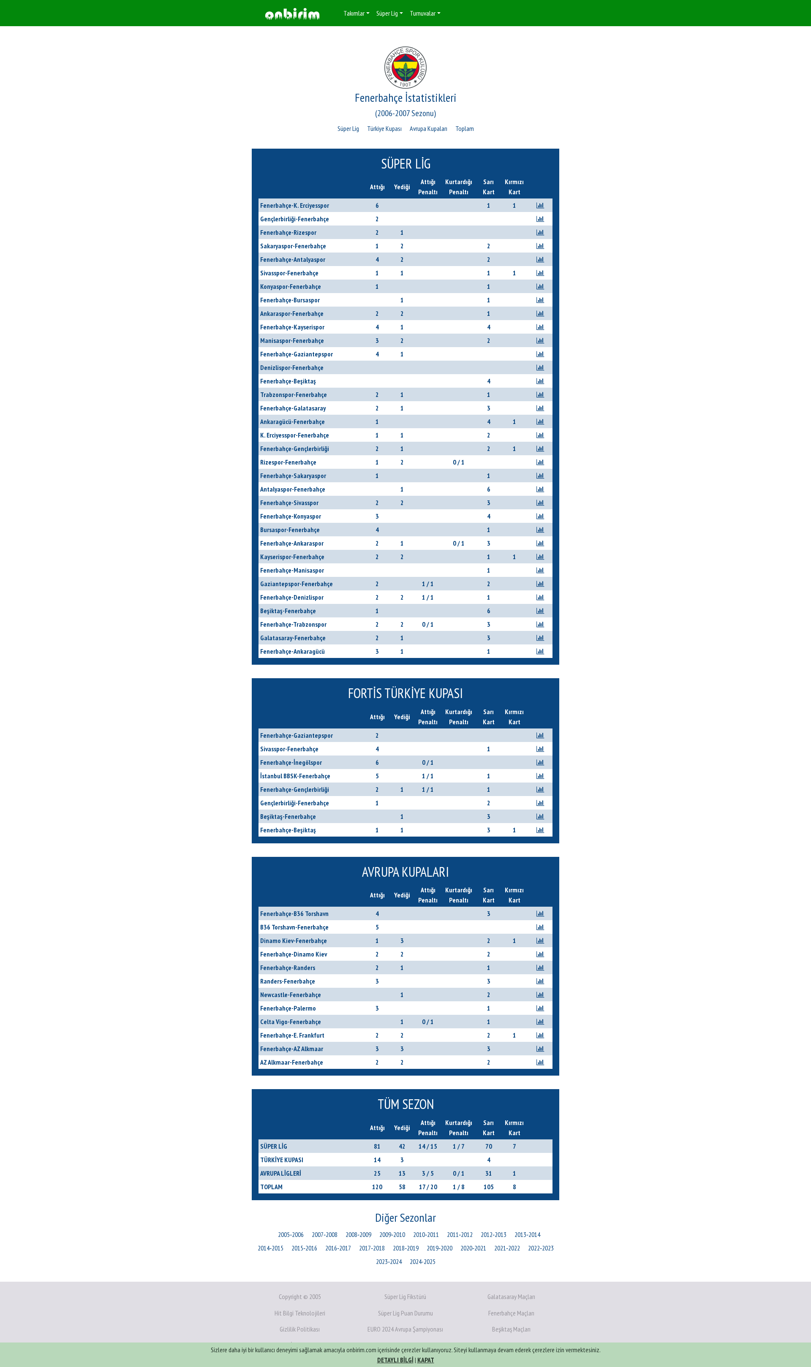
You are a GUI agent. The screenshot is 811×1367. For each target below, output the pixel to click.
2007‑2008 (324, 1234)
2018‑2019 (406, 1248)
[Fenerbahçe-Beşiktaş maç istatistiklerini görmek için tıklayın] (540, 381)
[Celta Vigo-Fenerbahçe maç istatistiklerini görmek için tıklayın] (540, 1021)
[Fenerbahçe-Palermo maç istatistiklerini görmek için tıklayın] (540, 1008)
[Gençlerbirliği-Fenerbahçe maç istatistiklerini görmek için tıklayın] (540, 219)
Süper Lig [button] (387, 13)
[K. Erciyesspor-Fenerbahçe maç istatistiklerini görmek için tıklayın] (540, 435)
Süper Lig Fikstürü (405, 1296)
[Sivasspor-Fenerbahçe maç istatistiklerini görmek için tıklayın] (540, 273)
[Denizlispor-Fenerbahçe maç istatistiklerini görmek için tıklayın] (540, 367)
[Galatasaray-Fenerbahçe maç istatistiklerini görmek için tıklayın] (540, 637)
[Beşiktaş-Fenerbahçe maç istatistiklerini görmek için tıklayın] (540, 610)
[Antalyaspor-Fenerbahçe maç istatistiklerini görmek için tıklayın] (540, 489)
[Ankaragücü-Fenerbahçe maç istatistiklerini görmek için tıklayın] (540, 421)
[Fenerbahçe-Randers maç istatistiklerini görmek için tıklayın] (540, 967)
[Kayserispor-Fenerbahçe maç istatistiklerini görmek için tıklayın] (540, 556)
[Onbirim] (292, 13)
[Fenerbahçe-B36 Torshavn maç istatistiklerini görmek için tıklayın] (540, 913)
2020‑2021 (473, 1248)
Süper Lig (348, 128)
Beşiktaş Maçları (511, 1329)
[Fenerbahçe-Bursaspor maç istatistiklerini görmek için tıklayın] (540, 300)
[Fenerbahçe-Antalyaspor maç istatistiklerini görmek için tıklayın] (540, 259)
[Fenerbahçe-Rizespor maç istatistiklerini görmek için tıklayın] (540, 232)
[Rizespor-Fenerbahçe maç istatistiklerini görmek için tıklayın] (540, 462)
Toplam (464, 128)
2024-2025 (422, 1261)
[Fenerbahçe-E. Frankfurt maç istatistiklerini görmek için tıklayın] (540, 1035)
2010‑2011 (426, 1234)
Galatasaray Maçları (511, 1296)
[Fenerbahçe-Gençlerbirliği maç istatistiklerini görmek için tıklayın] (540, 448)
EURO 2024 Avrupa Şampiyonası (405, 1329)
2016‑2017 (338, 1248)
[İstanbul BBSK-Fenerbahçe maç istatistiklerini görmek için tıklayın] (540, 776)
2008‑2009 (358, 1234)
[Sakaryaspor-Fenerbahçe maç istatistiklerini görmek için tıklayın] (540, 246)
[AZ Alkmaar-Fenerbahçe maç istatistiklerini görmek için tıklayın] (540, 1062)
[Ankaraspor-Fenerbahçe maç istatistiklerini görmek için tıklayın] (540, 313)
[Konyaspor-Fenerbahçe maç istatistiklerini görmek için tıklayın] (540, 286)
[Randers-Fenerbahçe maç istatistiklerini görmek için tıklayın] (540, 981)
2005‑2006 (291, 1234)
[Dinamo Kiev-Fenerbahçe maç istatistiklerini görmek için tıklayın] (540, 940)
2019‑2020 (439, 1248)
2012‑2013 (493, 1234)
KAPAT (425, 1360)
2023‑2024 (389, 1261)
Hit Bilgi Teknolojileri (300, 1313)
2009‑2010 (392, 1234)
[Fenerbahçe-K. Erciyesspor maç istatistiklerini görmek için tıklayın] (540, 205)
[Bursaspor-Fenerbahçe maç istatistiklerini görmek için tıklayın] (540, 529)
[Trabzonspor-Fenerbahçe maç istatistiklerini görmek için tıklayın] (540, 394)
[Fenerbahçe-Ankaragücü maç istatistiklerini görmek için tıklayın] (540, 651)
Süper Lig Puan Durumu (405, 1313)
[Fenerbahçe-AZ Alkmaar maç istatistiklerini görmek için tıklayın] (540, 1048)
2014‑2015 (270, 1248)
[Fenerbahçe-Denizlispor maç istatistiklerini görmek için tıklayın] (540, 597)
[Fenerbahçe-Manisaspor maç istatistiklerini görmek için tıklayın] (540, 570)
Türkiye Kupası (384, 128)
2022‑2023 (541, 1248)
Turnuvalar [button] (422, 13)
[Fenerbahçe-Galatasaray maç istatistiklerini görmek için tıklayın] (540, 408)
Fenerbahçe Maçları (511, 1313)
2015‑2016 (304, 1248)
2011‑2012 (460, 1234)
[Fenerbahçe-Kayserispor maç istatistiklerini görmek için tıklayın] (540, 327)
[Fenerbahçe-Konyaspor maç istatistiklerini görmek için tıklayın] (540, 516)
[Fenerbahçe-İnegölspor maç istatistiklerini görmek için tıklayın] (540, 762)
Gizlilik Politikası (300, 1329)
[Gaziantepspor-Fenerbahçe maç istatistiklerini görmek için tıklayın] (540, 583)
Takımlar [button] (354, 13)
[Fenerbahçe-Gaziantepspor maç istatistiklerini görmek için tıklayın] (540, 354)
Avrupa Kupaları (428, 128)
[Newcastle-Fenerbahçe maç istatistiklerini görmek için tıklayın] (540, 994)
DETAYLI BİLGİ (395, 1360)
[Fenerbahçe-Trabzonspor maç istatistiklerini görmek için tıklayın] (540, 624)
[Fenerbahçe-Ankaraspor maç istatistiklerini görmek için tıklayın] (540, 543)
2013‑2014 (527, 1234)
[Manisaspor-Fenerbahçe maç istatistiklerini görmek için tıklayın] (540, 340)
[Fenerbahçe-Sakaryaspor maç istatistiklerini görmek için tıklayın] (540, 475)
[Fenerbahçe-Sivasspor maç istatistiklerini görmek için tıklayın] (540, 502)
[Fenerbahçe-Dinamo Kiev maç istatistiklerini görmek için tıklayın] (540, 954)
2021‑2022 (507, 1248)
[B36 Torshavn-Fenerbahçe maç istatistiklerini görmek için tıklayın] (540, 927)
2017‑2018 (372, 1248)
